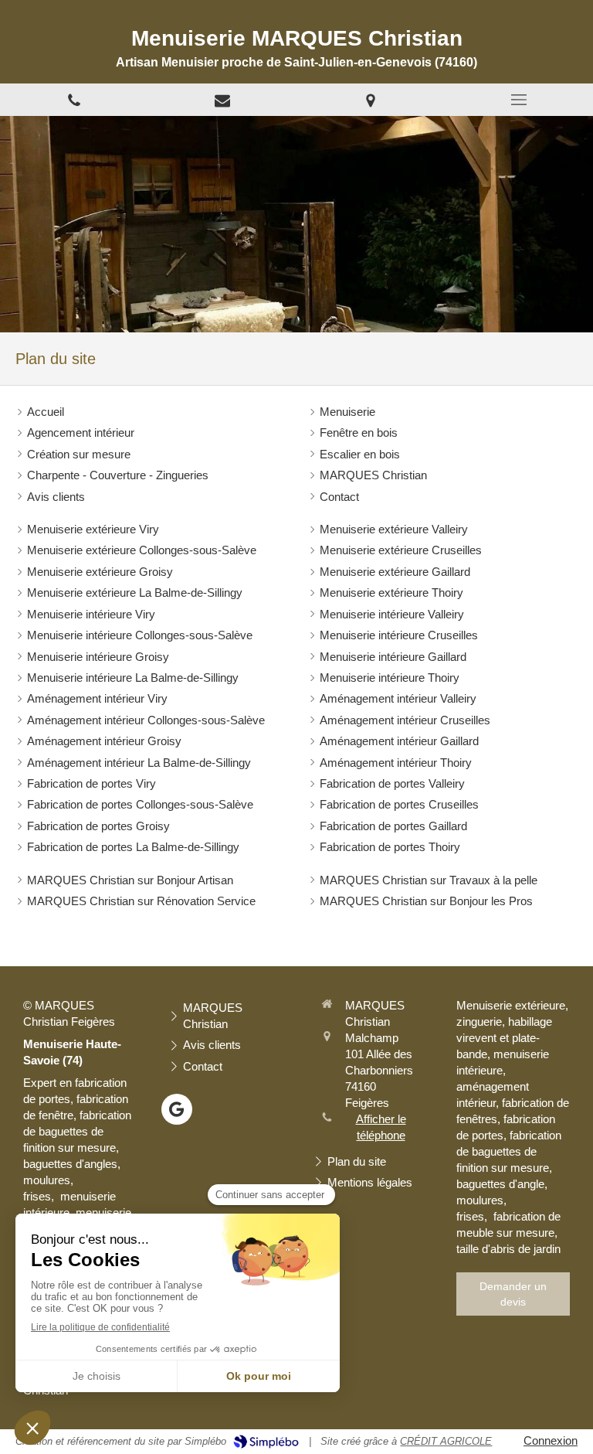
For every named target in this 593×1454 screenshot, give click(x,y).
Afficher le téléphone (381, 1127)
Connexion (551, 1440)
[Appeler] (74, 99)
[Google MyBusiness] (176, 1109)
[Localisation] (370, 99)
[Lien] (222, 99)
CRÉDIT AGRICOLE (446, 1441)
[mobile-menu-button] (519, 99)
